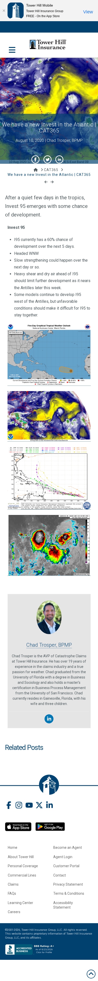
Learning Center (20, 903)
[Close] (3, 10)
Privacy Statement (68, 884)
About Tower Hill (21, 857)
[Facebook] (9, 805)
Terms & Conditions (68, 893)
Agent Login (62, 857)
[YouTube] (29, 805)
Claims (13, 884)
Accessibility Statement (63, 905)
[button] (12, 47)
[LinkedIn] (49, 805)
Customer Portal (66, 866)
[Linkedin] (49, 718)
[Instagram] (19, 805)
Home (12, 848)
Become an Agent (67, 848)
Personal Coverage (23, 866)
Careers (14, 912)
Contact (59, 875)
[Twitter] (39, 805)
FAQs (12, 893)
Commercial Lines (22, 875)
